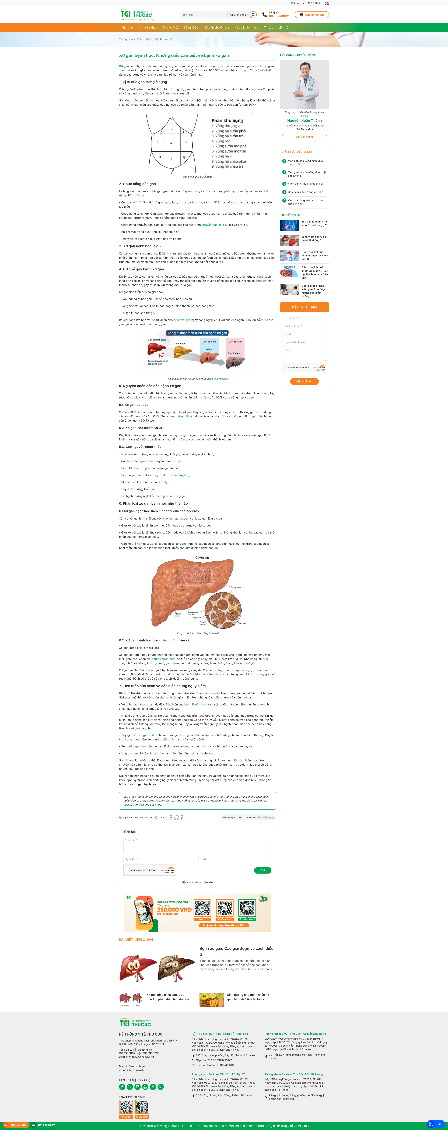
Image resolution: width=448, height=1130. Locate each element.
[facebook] (171, 817)
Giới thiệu (128, 27)
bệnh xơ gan (182, 320)
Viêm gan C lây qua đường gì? (306, 183)
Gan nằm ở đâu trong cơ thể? (305, 191)
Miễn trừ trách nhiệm (132, 1066)
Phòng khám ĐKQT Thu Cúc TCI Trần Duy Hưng (295, 1033)
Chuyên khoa (148, 27)
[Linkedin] (137, 1087)
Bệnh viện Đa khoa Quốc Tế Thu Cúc (220, 1034)
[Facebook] (122, 1087)
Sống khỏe (191, 27)
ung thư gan (220, 378)
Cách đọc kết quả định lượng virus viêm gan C (315, 255)
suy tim (183, 475)
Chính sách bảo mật (131, 1070)
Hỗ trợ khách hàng (246, 27)
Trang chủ (126, 39)
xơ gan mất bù (148, 735)
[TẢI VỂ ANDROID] (142, 1107)
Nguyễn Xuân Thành (304, 120)
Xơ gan (124, 66)
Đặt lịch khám (304, 136)
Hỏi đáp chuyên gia (216, 27)
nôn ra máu (203, 704)
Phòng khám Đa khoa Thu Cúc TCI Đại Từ (219, 1074)
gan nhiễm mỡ (178, 416)
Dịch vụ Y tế (170, 27)
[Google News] (161, 1087)
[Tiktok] (153, 1087)
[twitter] (176, 817)
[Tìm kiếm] (253, 14)
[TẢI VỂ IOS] (126, 1107)
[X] (130, 1087)
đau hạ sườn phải (163, 659)
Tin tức (268, 27)
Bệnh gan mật (164, 39)
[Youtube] (145, 1087)
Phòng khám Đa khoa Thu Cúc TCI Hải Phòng (294, 1074)
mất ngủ (245, 670)
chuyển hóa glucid (214, 225)
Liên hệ (283, 27)
